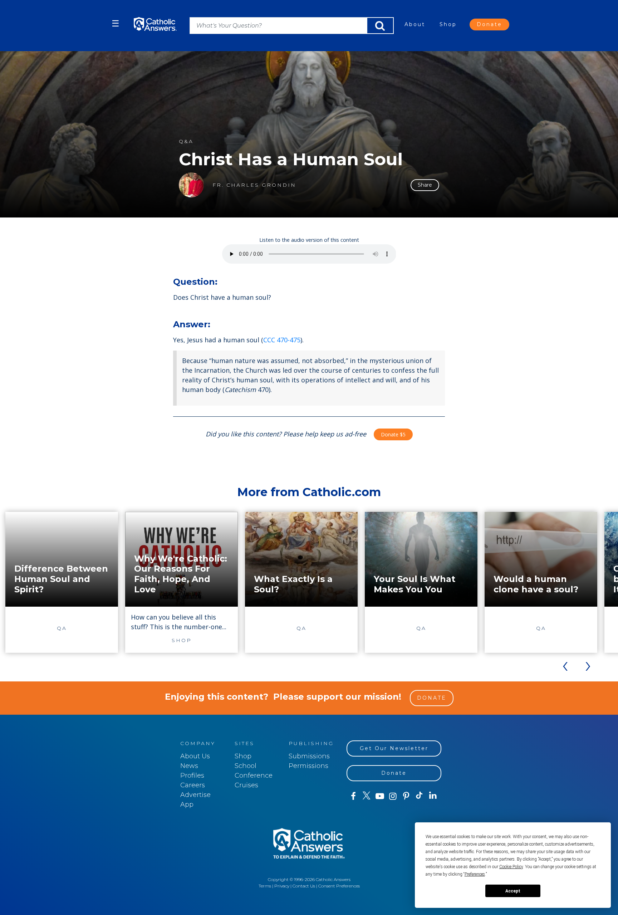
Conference (254, 775)
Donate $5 (393, 434)
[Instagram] (392, 796)
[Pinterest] (406, 796)
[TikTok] (419, 796)
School (245, 766)
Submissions (309, 756)
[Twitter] (366, 796)
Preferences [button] (475, 874)
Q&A (186, 141)
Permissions (308, 766)
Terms (265, 886)
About (414, 24)
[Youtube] (379, 796)
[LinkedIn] (433, 796)
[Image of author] (191, 184)
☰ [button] (115, 23)
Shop (448, 24)
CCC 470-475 (281, 340)
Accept (512, 891)
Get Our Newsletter (394, 748)
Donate (489, 24)
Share (425, 185)
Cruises (246, 785)
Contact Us (304, 886)
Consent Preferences (339, 886)
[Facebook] (353, 796)
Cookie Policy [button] (511, 866)
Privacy (281, 886)
